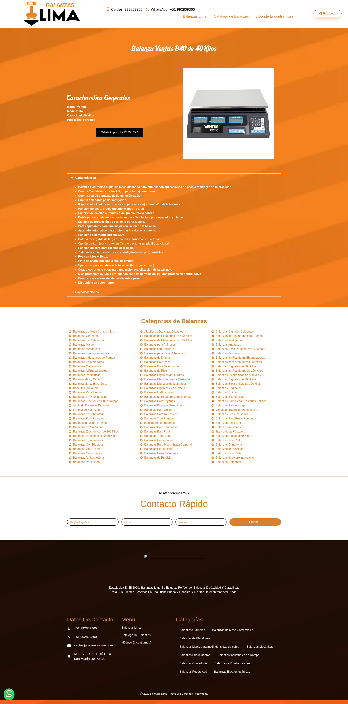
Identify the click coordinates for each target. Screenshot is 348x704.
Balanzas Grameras (192, 630)
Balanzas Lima (194, 16)
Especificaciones (87, 292)
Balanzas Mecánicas (259, 646)
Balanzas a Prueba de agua (232, 663)
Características (85, 177)
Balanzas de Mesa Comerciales (232, 630)
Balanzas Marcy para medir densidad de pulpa (209, 646)
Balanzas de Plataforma (194, 638)
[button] (174, 178)
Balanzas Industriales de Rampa (238, 655)
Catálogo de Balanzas (231, 16)
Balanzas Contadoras (193, 663)
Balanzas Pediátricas (193, 671)
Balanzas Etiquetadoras (194, 655)
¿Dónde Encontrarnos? (274, 16)
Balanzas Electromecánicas (232, 671)
